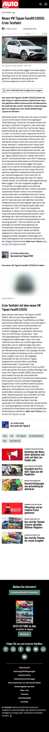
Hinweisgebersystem (24, 686)
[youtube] (36, 649)
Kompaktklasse (36, 436)
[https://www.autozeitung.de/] (10, 4)
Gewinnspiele (24, 698)
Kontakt (24, 701)
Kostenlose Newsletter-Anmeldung (24, 592)
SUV (4, 441)
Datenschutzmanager (24, 679)
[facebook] (21, 649)
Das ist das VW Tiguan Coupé (24, 412)
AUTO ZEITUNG (6, 12)
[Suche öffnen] (40, 4)
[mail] (24, 657)
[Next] (44, 49)
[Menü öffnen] (45, 4)
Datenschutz (24, 675)
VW (11, 436)
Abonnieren (24, 634)
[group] (24, 59)
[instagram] (13, 649)
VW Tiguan (21, 436)
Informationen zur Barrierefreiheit (24, 682)
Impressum (24, 667)
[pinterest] (6, 649)
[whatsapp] (43, 649)
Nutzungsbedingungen (24, 671)
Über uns (24, 690)
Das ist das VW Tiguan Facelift (24, 243)
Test (13, 12)
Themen (24, 694)
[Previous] (4, 49)
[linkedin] (28, 649)
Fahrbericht (15, 441)
